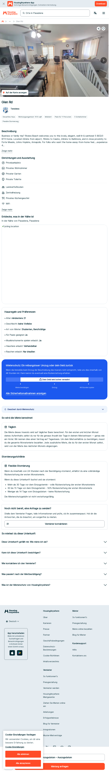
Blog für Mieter (79, 635)
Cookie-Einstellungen (14, 747)
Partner (46, 635)
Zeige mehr (7, 151)
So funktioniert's (79, 617)
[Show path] (9, 21)
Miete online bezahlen (82, 629)
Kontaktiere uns (79, 655)
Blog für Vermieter (51, 724)
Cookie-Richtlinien (51, 655)
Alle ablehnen (23, 754)
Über (45, 617)
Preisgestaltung (79, 623)
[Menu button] (103, 13)
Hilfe (74, 650)
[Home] (10, 13)
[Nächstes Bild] (103, 60)
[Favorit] (103, 28)
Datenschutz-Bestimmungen (49, 648)
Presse (46, 629)
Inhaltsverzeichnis (51, 661)
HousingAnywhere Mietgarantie (51, 695)
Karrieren (47, 623)
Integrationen (49, 729)
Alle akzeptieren (23, 763)
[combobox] (12, 621)
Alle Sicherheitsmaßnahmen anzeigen (26, 393)
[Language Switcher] (95, 13)
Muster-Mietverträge (52, 735)
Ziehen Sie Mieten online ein (54, 704)
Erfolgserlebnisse (51, 718)
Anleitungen (48, 712)
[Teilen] (98, 28)
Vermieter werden (51, 688)
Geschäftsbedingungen (53, 641)
